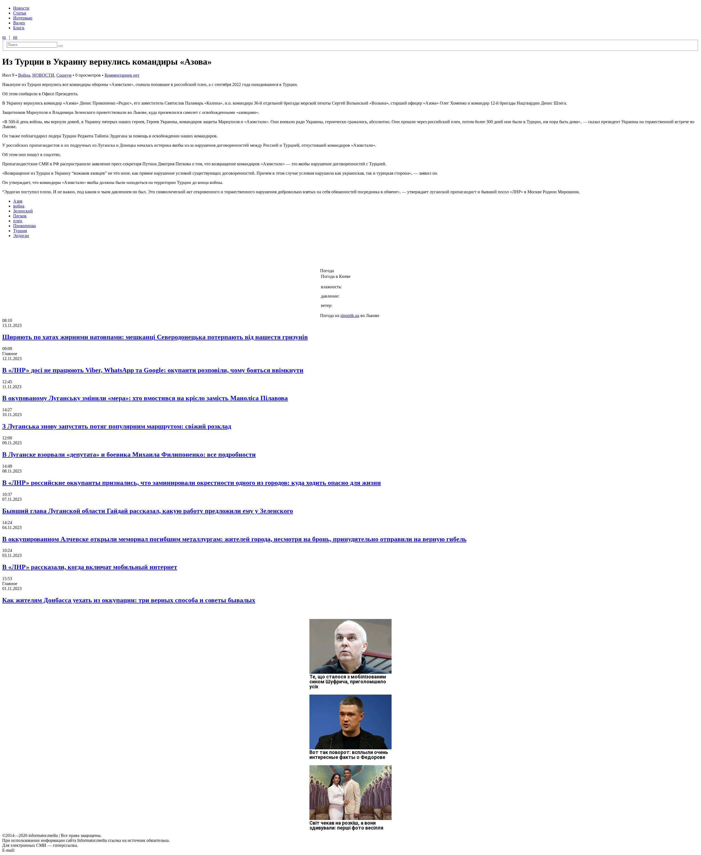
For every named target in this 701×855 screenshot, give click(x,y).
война (18, 206)
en (15, 37)
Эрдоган (21, 235)
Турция (20, 230)
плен (17, 220)
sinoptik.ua (349, 315)
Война (24, 75)
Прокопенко (24, 225)
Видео (19, 23)
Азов (17, 201)
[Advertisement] (88, 255)
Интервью (22, 18)
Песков (20, 216)
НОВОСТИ (43, 75)
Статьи (19, 13)
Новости (21, 8)
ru (4, 37)
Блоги (18, 27)
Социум (63, 75)
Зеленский (23, 211)
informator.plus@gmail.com (40, 850)
